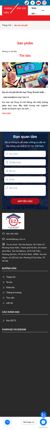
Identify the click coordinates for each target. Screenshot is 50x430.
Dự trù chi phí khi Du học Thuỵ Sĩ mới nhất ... (24, 92)
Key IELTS (11, 320)
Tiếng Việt (33, 9)
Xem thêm (6, 113)
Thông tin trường (13, 292)
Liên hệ (9, 303)
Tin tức (9, 282)
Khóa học (10, 287)
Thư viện (10, 298)
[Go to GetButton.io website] (43, 427)
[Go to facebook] (43, 422)
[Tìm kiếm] (47, 10)
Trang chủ (6, 25)
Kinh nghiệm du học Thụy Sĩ (16, 97)
